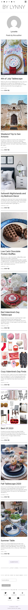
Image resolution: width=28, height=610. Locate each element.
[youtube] (4, 1)
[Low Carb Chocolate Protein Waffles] (14, 230)
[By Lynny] (14, 7)
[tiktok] (6, 1)
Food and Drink (5, 248)
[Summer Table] (14, 519)
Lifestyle (3, 425)
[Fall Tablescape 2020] (14, 462)
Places (3, 131)
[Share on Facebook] (5, 90)
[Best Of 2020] (14, 407)
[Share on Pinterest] (9, 90)
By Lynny (15, 606)
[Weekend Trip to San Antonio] (14, 112)
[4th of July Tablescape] (14, 57)
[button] (26, 1)
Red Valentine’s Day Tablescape (10, 313)
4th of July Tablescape (12, 78)
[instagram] (1, 1)
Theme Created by (14, 608)
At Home (3, 76)
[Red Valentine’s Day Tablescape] (14, 291)
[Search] (14, 1)
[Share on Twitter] (7, 90)
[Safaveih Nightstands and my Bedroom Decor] (14, 172)
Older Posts (14, 562)
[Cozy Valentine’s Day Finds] (14, 350)
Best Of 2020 (7, 428)
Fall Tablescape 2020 (11, 483)
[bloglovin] (9, 1)
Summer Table (8, 540)
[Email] (11, 1)
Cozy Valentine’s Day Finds (13, 371)
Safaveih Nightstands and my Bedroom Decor (13, 194)
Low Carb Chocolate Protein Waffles (10, 252)
